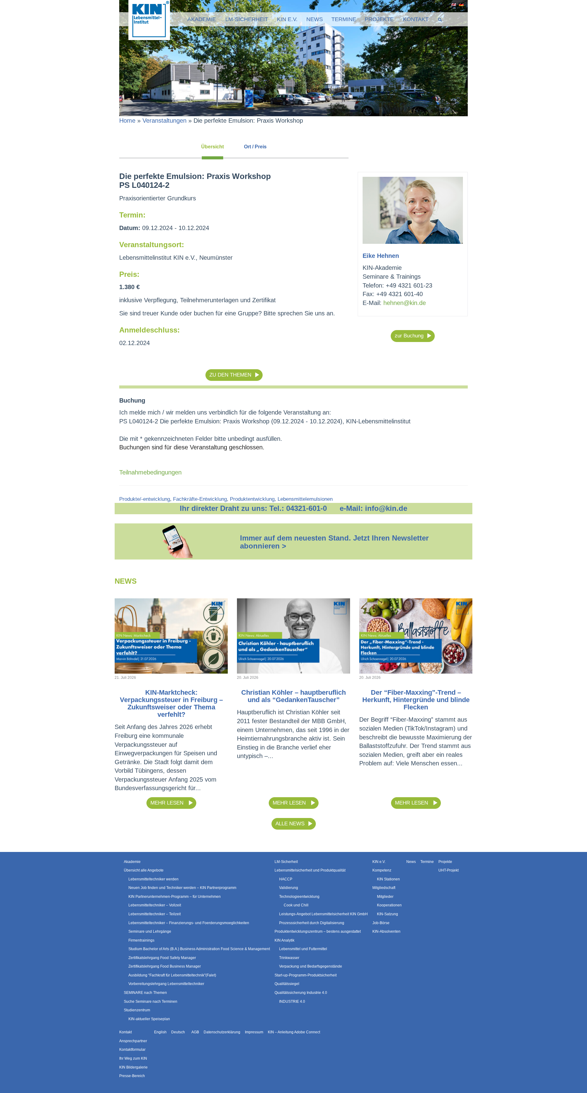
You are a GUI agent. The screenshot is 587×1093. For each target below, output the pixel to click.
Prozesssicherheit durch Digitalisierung (311, 923)
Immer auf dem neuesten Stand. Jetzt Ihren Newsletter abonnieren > (334, 542)
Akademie (201, 19)
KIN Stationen (388, 879)
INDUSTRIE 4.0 (292, 1001)
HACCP (285, 879)
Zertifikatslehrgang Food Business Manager (164, 966)
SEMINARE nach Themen (145, 993)
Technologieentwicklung (299, 896)
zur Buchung (409, 336)
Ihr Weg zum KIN (133, 1058)
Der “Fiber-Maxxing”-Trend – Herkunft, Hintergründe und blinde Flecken (416, 700)
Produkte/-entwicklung (144, 499)
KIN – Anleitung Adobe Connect (294, 1032)
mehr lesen (167, 803)
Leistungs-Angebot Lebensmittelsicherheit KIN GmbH (323, 914)
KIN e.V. (287, 19)
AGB (195, 1032)
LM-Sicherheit (246, 19)
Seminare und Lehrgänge (149, 931)
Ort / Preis (255, 146)
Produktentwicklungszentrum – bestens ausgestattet (318, 931)
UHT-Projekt (448, 870)
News (314, 19)
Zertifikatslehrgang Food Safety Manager (162, 958)
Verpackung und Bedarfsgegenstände (310, 966)
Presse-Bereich (132, 1076)
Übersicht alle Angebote (144, 870)
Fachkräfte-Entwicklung (200, 499)
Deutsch (460, 4)
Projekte (379, 19)
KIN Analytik (284, 940)
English (452, 4)
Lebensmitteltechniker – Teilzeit (154, 914)
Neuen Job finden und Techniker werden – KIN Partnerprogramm (182, 888)
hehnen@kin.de (404, 302)
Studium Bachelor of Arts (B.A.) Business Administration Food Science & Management (199, 949)
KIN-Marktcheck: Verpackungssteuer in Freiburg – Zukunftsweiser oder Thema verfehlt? (171, 703)
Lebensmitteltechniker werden (153, 879)
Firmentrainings (141, 940)
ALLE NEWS (290, 824)
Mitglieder (385, 896)
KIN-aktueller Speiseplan (149, 1019)
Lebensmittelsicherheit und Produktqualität (310, 870)
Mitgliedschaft (383, 888)
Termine (343, 19)
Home (127, 120)
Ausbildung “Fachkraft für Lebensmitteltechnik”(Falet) (172, 975)
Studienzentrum (137, 1010)
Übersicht (212, 146)
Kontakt (416, 19)
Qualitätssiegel (287, 984)
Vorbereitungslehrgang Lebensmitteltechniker (166, 984)
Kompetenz (381, 870)
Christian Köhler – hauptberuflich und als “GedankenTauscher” (293, 696)
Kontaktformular (132, 1049)
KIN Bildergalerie (133, 1067)
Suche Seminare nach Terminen (150, 1001)
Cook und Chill (296, 905)
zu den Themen (230, 375)
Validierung (288, 888)
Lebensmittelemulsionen (305, 499)
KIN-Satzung (387, 914)
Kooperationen (389, 905)
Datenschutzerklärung (222, 1032)
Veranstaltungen (164, 120)
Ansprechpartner (133, 1041)
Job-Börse (380, 923)
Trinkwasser (289, 958)
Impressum (254, 1032)
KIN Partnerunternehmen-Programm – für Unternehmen (174, 896)
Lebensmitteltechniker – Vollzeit (154, 905)
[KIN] (149, 19)
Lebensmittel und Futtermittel (303, 949)
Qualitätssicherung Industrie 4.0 (301, 993)
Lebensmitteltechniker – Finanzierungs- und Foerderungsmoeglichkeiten (188, 923)
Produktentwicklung (252, 499)
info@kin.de (386, 508)
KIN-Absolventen (386, 931)
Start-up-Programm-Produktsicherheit (306, 975)
